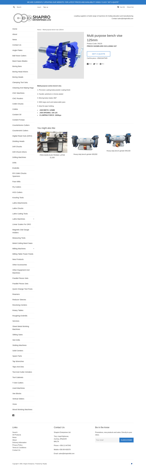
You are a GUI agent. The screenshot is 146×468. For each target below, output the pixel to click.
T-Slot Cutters (17, 383)
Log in (39, 7)
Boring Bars (17, 66)
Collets (15, 109)
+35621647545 (102, 58)
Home (14, 29)
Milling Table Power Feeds (22, 254)
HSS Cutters (17, 192)
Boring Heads (17, 77)
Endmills (15, 168)
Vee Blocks (16, 394)
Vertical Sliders (18, 399)
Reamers (16, 294)
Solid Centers (17, 351)
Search (14, 432)
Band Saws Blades (19, 61)
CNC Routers (17, 98)
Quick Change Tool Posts (22, 289)
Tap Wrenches (18, 361)
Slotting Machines (19, 345)
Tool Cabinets (17, 377)
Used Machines (18, 388)
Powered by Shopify (41, 464)
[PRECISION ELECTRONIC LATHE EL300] (52, 142)
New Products (18, 259)
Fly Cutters (16, 187)
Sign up (45, 7)
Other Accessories (19, 265)
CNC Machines (18, 93)
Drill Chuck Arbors (19, 152)
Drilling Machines (19, 157)
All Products (16, 435)
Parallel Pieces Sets (20, 278)
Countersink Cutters (20, 131)
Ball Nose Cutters (19, 56)
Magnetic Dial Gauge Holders (20, 231)
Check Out (130, 7)
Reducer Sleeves (19, 300)
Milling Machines (23, 249)
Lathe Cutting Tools (20, 214)
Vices (14, 404)
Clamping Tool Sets (20, 82)
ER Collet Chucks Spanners (19, 174)
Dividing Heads (18, 141)
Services (15, 321)
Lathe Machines (23, 219)
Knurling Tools (18, 198)
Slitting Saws (17, 335)
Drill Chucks (17, 147)
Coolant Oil (16, 115)
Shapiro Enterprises (29, 464)
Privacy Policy (17, 445)
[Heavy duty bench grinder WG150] (118, 140)
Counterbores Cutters (20, 125)
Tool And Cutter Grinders (22, 372)
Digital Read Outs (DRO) (22, 136)
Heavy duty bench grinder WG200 (85, 154)
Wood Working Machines (22, 410)
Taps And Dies (18, 367)
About (14, 34)
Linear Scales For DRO (21, 224)
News (14, 40)
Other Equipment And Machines (20, 271)
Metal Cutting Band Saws (22, 243)
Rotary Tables (17, 310)
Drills (14, 163)
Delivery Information (19, 442)
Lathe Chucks (17, 208)
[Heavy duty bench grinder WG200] (85, 142)
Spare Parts (17, 356)
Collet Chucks (17, 104)
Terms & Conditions (19, 447)
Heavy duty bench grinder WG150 (118, 151)
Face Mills (16, 182)
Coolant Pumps (18, 120)
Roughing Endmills (19, 316)
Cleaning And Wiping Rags (23, 88)
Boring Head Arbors (20, 72)
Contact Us (16, 45)
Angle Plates (17, 50)
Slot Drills (16, 340)
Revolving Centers (19, 305)
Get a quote (98, 54)
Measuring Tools (18, 238)
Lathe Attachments (19, 203)
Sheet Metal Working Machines (20, 327)
